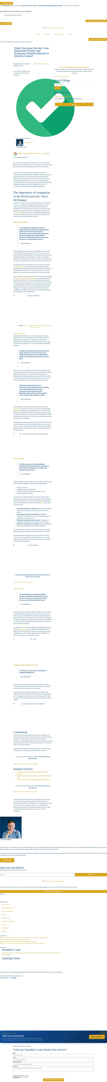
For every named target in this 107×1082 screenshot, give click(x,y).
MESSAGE (15, 1066)
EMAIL (14, 1057)
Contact (69, 34)
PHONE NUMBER (17, 1062)
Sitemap (3, 931)
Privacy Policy (5, 928)
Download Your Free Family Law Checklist (15, 11)
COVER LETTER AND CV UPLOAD (21, 1075)
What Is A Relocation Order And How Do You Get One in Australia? (18, 941)
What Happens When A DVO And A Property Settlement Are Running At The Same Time (24, 937)
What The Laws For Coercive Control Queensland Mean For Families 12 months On (22, 943)
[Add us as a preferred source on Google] (15, 154)
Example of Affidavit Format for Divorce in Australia (14, 939)
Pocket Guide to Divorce (8, 908)
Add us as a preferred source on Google (33, 153)
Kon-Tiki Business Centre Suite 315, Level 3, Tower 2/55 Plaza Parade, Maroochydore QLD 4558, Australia (31, 953)
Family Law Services (7, 911)
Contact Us (3, 947)
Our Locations (5, 904)
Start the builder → (97, 1036)
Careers (3, 914)
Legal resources (58, 34)
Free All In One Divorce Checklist (13, 15)
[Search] (57, 88)
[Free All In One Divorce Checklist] (2, 16)
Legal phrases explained (8, 921)
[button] (6, 3)
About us (47, 34)
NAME (14, 1053)
